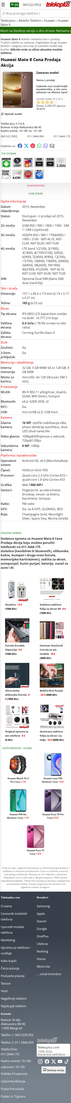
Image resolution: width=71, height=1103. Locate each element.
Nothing (42, 951)
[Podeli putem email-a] (52, 147)
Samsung (43, 906)
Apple (41, 914)
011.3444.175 (62, 136)
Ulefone (42, 944)
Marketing (8, 940)
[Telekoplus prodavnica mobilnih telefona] (58, 7)
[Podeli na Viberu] (45, 147)
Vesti (4, 991)
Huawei (49, 20)
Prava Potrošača (12, 1089)
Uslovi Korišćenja (13, 1081)
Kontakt (6, 1013)
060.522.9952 (32, 5)
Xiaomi (41, 921)
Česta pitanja (10, 968)
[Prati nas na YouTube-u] (60, 1062)
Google (42, 929)
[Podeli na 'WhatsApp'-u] (39, 147)
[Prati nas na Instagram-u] (40, 1062)
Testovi (6, 983)
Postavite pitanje (13, 976)
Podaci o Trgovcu (13, 1096)
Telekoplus (8, 20)
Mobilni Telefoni (30, 20)
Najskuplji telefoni (13, 1006)
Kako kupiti (8, 961)
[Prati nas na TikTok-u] (67, 1062)
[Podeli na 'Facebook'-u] (20, 147)
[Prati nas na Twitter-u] (54, 1062)
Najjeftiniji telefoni (14, 998)
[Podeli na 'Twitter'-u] (26, 147)
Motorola (43, 966)
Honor (41, 959)
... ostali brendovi (49, 974)
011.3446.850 (35, 136)
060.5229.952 (24, 1035)
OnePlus (43, 936)
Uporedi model (13, 114)
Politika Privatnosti (14, 1074)
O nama (6, 906)
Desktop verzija (55, 1070)
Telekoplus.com (48, 1047)
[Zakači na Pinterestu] (32, 147)
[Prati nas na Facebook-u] (47, 1062)
